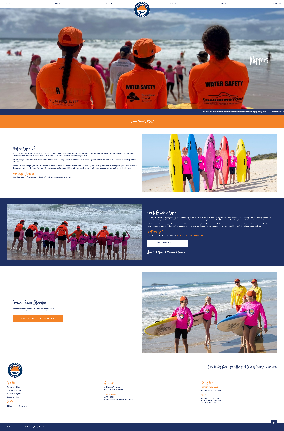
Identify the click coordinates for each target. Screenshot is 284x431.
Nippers (57, 3)
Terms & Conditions (45, 427)
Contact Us (277, 3)
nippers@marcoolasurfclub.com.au (190, 235)
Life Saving (6, 3)
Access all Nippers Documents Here (38, 318)
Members (173, 3)
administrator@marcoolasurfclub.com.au (118, 399)
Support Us (224, 3)
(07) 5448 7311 (109, 397)
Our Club (109, 3)
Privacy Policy (33, 427)
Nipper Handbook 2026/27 (168, 243)
